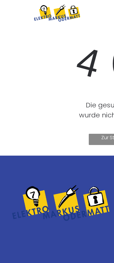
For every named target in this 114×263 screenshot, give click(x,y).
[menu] (105, 11)
